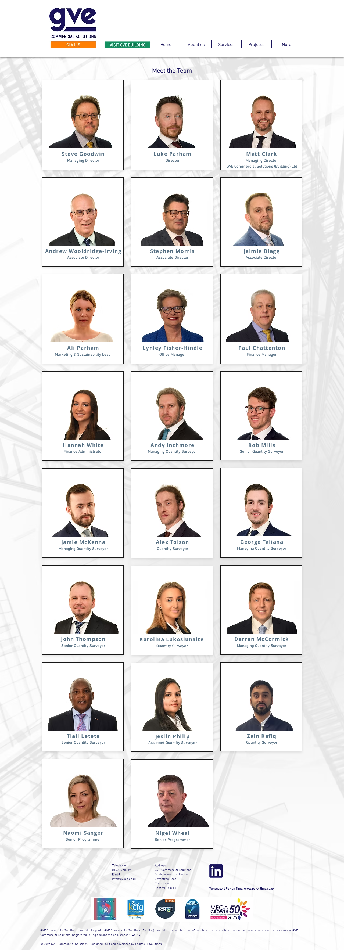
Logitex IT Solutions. (149, 944)
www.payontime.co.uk (259, 889)
